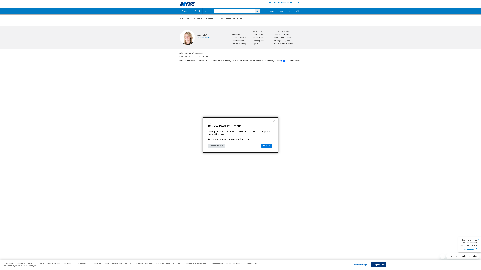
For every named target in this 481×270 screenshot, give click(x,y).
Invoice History (258, 37)
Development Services (282, 37)
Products (186, 11)
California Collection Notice (250, 61)
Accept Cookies (378, 265)
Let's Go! (266, 145)
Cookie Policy (216, 61)
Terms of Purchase (187, 61)
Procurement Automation (283, 44)
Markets (208, 11)
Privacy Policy (230, 61)
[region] (240, 265)
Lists (264, 11)
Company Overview (281, 34)
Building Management (282, 41)
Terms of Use (203, 61)
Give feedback (468, 249)
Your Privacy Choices (272, 61)
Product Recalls (294, 61)
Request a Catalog (239, 44)
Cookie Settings (360, 265)
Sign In (296, 2)
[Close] (477, 264)
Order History (285, 11)
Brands (198, 11)
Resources (272, 2)
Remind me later (216, 145)
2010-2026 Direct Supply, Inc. (191, 57)
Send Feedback (238, 41)
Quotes (273, 11)
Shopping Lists (258, 41)
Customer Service (285, 2)
